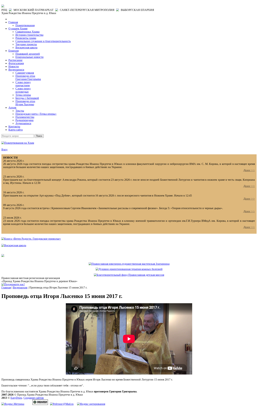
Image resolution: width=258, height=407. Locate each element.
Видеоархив (20, 287)
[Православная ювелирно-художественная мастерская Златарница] (129, 263)
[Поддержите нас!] (13, 284)
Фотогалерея (16, 63)
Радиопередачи (24, 120)
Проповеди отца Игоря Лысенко (25, 103)
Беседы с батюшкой (27, 98)
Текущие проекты (26, 44)
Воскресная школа (26, 47)
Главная (13, 22)
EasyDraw (16, 397)
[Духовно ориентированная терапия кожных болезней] (129, 269)
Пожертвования (25, 25)
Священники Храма (27, 31)
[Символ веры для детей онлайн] (2, 255)
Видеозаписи (16, 69)
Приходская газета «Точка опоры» (36, 113)
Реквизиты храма (25, 38)
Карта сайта (15, 129)
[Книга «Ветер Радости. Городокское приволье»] (31, 238)
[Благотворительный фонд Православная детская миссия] (129, 274)
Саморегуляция (24, 72)
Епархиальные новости (29, 56)
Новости (13, 66)
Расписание (15, 60)
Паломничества (24, 117)
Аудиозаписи (23, 123)
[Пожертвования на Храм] (17, 142)
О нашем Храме (18, 28)
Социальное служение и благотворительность (43, 41)
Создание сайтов (34, 397)
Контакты (14, 126)
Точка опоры (23, 94)
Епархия (13, 50)
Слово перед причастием (23, 84)
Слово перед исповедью (23, 90)
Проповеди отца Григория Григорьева (28, 77)
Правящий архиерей (27, 53)
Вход (4, 149)
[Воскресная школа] (13, 245)
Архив (12, 107)
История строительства (29, 34)
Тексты (19, 110)
